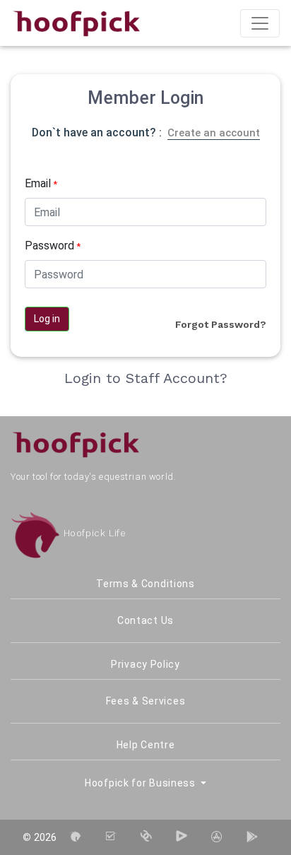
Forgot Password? (220, 324)
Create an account (213, 132)
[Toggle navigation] (260, 23)
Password (53, 245)
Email (41, 183)
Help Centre (146, 744)
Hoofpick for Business (141, 783)
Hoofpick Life (93, 533)
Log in (47, 318)
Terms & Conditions (145, 583)
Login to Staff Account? (145, 378)
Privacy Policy (145, 664)
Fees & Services (146, 701)
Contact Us (145, 620)
